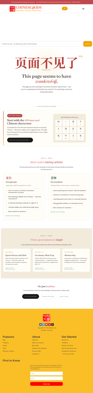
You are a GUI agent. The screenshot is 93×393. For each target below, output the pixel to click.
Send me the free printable (20, 140)
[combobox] (42, 44)
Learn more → (10, 268)
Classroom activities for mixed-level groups (68, 195)
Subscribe (46, 384)
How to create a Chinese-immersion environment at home (21, 191)
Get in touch (64, 296)
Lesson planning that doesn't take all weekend (69, 190)
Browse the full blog (13, 216)
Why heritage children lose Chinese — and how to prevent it (24, 198)
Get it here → (77, 2)
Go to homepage (30, 296)
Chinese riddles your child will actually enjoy (23, 207)
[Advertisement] (46, 26)
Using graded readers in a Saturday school (68, 203)
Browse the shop (48, 296)
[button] (83, 8)
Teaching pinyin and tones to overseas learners (69, 199)
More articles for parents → (17, 211)
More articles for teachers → (63, 208)
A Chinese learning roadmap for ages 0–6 (23, 203)
